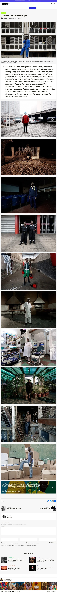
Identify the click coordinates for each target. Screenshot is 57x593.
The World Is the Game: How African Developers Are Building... (16, 567)
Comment (3, 526)
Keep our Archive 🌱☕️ (48, 487)
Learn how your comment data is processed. (27, 545)
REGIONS (38, 7)
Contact (44, 7)
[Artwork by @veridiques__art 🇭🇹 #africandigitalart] (4, 586)
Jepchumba (5, 18)
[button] (28, 119)
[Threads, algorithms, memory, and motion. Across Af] (53, 586)
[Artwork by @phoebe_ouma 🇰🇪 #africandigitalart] (45, 586)
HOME (48, 591)
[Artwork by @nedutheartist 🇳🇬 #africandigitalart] (37, 586)
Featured (3, 12)
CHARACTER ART (12, 565)
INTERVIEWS (26, 7)
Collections (20, 7)
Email (21, 537)
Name (2, 537)
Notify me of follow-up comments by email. (9, 543)
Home (12, 7)
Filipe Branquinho (10, 61)
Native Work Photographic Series (14, 508)
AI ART (38, 557)
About (15, 7)
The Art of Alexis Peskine (45, 508)
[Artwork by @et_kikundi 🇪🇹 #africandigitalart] (12, 586)
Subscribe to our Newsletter (35, 0)
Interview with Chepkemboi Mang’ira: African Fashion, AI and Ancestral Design (46, 559)
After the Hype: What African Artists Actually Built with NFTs (45, 567)
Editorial (32, 7)
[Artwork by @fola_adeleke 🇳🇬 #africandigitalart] (20, 586)
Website (40, 537)
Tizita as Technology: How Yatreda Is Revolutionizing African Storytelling (16, 559)
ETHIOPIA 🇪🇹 (11, 557)
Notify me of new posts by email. (32, 543)
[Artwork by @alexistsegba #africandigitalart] (28, 586)
